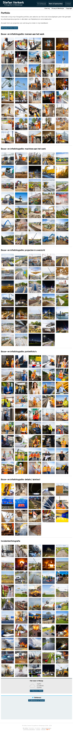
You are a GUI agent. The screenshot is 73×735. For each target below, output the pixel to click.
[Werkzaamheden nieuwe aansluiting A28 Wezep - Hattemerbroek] (21, 260)
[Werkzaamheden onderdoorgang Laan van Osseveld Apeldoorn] (62, 97)
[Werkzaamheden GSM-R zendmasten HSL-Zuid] (62, 57)
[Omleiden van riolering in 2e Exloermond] (48, 124)
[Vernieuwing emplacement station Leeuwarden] (21, 70)
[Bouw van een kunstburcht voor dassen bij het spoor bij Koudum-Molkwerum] (21, 185)
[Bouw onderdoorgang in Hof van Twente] (62, 286)
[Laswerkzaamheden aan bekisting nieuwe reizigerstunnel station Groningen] (21, 137)
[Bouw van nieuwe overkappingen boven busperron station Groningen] (35, 110)
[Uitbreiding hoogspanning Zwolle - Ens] (7, 84)
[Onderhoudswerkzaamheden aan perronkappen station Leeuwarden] (35, 137)
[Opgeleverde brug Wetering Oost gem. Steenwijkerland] (48, 300)
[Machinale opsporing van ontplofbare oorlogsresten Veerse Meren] (62, 313)
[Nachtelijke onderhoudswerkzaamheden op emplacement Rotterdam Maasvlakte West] (48, 137)
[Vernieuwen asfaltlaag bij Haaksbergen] (62, 158)
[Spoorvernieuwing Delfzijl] (35, 84)
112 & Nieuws (41, 4)
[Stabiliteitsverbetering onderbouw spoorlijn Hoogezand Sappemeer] (7, 44)
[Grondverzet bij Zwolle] (21, 172)
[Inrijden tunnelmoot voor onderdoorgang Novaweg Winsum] (7, 185)
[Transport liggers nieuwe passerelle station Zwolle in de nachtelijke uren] (7, 313)
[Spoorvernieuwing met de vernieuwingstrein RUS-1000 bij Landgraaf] (62, 172)
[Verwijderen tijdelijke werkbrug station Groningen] (48, 326)
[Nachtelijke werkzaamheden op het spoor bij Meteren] (48, 97)
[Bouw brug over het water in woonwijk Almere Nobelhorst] (35, 300)
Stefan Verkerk (13, 3)
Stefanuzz (37, 697)
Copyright (69, 8)
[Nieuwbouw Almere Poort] (35, 57)
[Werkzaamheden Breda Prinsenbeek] (7, 57)
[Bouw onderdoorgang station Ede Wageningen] (35, 260)
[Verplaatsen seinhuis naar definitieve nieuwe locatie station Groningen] (62, 326)
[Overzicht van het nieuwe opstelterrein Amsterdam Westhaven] (21, 340)
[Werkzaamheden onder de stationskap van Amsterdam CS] (21, 326)
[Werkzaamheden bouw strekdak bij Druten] (7, 340)
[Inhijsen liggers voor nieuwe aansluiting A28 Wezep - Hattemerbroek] (48, 286)
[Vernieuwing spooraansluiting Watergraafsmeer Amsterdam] (7, 97)
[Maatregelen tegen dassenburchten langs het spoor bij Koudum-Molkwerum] (21, 212)
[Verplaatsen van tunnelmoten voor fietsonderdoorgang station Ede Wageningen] (35, 326)
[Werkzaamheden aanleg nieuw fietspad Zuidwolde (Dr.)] (35, 212)
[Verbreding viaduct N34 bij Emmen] (35, 238)
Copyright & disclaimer (29, 729)
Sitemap (43, 729)
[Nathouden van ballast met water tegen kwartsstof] (48, 172)
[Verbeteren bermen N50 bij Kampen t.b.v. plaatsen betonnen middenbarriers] (62, 185)
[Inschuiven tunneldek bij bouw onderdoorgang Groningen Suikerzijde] (7, 273)
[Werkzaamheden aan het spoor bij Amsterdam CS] (62, 137)
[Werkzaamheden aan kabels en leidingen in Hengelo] (21, 225)
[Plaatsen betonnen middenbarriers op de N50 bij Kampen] (7, 198)
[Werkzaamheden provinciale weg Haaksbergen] (48, 57)
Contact (68, 4)
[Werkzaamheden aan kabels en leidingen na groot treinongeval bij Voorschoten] (62, 110)
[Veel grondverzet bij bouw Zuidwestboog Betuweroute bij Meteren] (35, 225)
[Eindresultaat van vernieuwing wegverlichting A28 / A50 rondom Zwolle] (35, 340)
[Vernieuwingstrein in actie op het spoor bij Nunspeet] (7, 238)
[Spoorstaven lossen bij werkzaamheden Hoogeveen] (48, 158)
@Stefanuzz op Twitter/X (37, 700)
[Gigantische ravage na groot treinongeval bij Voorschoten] (7, 260)
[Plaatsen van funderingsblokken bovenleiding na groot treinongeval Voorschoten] (7, 124)
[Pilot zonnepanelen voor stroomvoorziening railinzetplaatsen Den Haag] (62, 70)
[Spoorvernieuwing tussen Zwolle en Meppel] (35, 185)
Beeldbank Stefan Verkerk (10, 28)
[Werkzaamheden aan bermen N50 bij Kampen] (21, 273)
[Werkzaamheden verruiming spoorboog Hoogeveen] (62, 260)
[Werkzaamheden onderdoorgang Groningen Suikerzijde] (21, 124)
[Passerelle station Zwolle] (35, 44)
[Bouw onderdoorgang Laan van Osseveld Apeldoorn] (48, 198)
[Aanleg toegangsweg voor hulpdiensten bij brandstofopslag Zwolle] (62, 225)
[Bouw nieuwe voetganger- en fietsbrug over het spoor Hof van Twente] (35, 198)
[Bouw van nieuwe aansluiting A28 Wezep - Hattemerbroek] (21, 57)
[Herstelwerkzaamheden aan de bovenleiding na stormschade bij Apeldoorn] (35, 158)
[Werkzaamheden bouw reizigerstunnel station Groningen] (48, 212)
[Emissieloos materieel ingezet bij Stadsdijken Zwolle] (48, 238)
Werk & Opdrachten (56, 4)
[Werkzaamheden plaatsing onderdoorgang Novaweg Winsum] (48, 70)
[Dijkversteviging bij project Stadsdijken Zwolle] (62, 212)
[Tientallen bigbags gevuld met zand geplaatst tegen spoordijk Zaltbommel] (62, 300)
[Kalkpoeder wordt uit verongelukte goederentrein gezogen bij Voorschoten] (62, 198)
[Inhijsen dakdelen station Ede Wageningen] (35, 273)
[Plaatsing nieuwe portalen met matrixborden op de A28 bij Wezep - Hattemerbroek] (7, 158)
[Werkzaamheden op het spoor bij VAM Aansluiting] (7, 137)
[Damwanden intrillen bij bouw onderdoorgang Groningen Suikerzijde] (48, 110)
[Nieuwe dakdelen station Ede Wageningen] (62, 273)
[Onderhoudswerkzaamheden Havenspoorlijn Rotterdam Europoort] (62, 84)
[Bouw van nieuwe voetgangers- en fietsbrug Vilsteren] (21, 300)
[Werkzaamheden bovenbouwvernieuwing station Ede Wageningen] (21, 110)
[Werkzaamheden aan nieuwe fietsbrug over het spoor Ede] (48, 273)
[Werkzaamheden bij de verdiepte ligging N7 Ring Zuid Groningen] (21, 158)
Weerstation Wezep (37, 691)
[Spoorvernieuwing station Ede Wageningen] (35, 70)
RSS (49, 729)
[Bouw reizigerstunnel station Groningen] (7, 110)
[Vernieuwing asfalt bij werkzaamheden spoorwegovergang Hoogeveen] (21, 286)
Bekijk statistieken (46, 728)
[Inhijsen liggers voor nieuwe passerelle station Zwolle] (35, 313)
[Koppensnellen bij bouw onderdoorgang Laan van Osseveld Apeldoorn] (35, 97)
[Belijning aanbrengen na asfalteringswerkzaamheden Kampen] (21, 44)
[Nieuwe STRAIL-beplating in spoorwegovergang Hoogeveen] (35, 286)
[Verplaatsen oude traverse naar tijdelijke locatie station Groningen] (48, 260)
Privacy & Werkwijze (58, 8)
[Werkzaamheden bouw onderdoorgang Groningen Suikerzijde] (7, 212)
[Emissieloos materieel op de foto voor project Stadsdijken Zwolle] (62, 238)
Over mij (47, 8)
